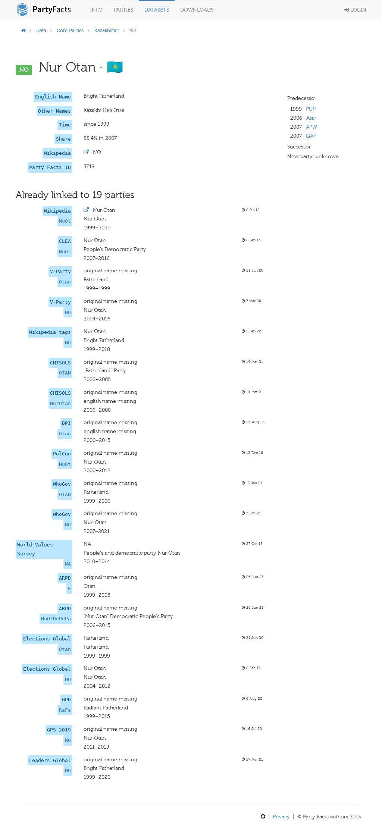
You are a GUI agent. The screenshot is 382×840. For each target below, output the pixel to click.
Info (96, 10)
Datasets (156, 10)
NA (68, 564)
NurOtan (60, 403)
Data (41, 30)
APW (311, 127)
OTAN (65, 373)
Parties (123, 10)
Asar (311, 118)
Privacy (281, 817)
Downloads (196, 10)
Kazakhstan (106, 30)
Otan (65, 282)
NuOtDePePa (56, 618)
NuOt (65, 221)
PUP (311, 109)
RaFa (65, 710)
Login (357, 10)
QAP (311, 136)
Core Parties (70, 30)
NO (68, 312)
